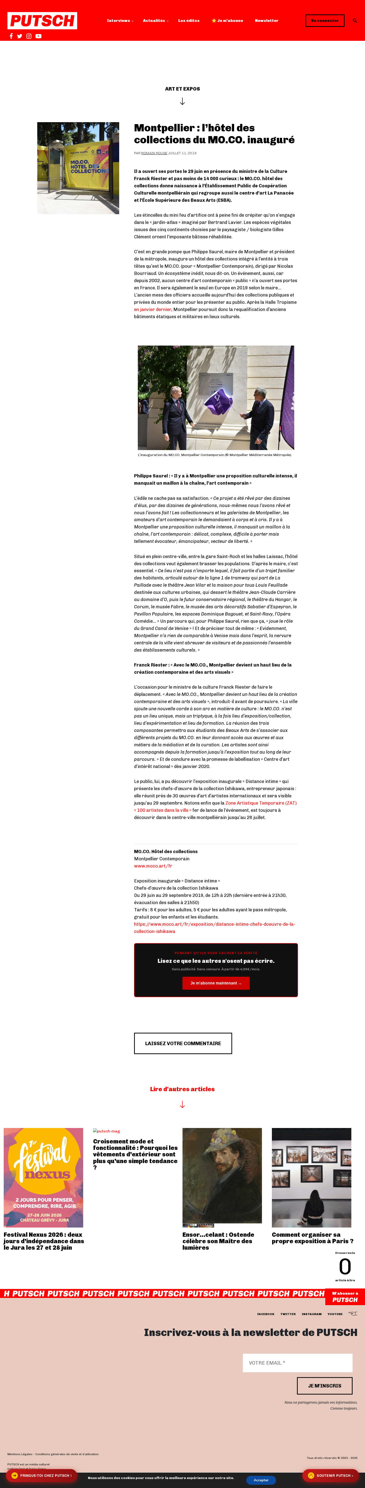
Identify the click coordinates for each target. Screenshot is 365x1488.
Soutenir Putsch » (331, 1475)
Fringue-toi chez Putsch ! (42, 1475)
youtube (335, 1314)
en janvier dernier (152, 309)
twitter (288, 1314)
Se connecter (325, 20)
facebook (265, 1314)
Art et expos (182, 89)
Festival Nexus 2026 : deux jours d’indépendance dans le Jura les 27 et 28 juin (44, 1241)
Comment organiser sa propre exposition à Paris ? (313, 1238)
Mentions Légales (20, 1454)
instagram (312, 1314)
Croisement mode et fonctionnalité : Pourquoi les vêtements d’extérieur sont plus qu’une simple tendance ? (135, 1154)
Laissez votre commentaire (183, 1043)
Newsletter (267, 20)
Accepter (261, 1480)
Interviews (118, 20)
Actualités (154, 20)
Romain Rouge (154, 153)
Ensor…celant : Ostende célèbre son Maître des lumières (218, 1241)
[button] (355, 20)
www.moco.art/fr (153, 866)
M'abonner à (345, 1293)
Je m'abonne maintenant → (216, 983)
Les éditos (189, 20)
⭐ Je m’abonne (227, 20)
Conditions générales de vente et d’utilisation (67, 1454)
